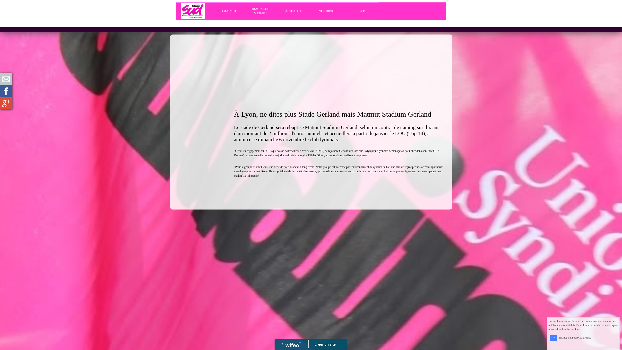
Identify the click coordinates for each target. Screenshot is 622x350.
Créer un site (325, 344)
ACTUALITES (294, 11)
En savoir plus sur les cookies (575, 337)
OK (553, 338)
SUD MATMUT (226, 11)
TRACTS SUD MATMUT (260, 11)
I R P (362, 11)
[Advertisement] (199, 134)
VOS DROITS (328, 11)
